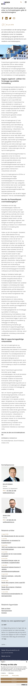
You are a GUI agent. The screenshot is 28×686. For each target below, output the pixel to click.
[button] (2, 18)
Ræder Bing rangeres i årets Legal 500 (13, 582)
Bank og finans (5, 608)
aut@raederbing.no (8, 522)
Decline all (14, 681)
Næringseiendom (6, 610)
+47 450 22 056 (11, 490)
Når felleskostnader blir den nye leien (12, 536)
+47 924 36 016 (11, 520)
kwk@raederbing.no (9, 493)
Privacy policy (15, 675)
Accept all (14, 679)
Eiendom (4, 613)
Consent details (4, 675)
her (5, 639)
